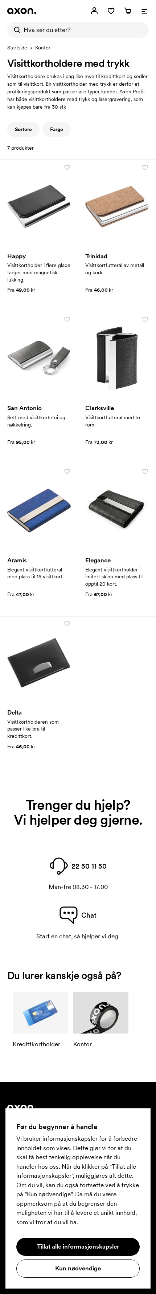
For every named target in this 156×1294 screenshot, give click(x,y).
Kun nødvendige (78, 1268)
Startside (17, 47)
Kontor (42, 47)
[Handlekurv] (127, 11)
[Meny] (144, 11)
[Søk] (15, 30)
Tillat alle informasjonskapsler (78, 1246)
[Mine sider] (94, 11)
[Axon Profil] (21, 11)
